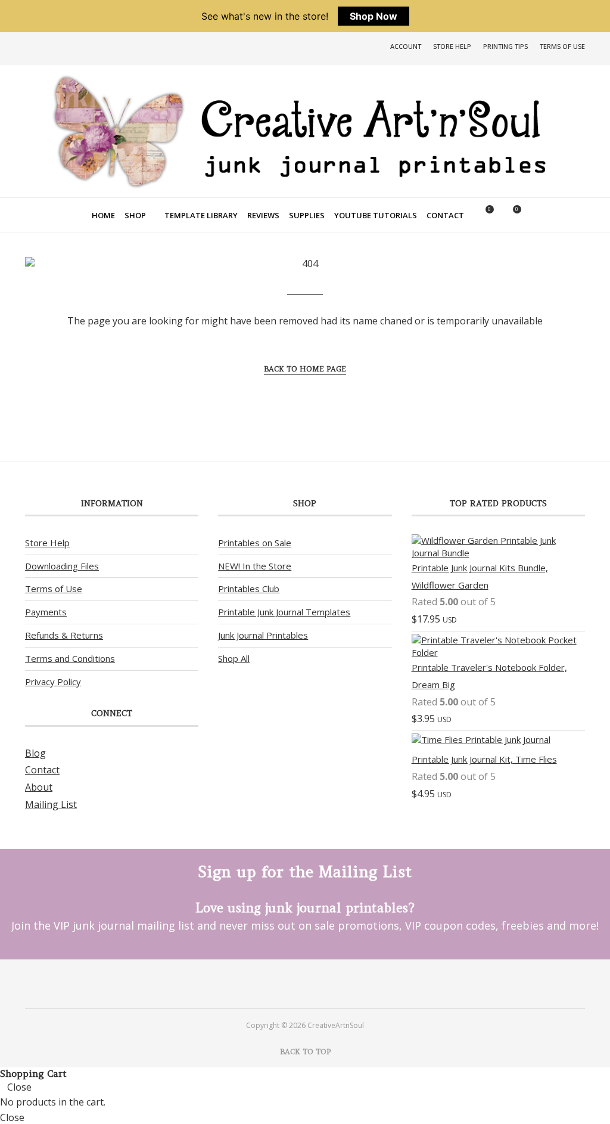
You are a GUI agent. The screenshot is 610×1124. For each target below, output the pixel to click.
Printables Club (248, 588)
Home (103, 215)
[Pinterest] (294, 983)
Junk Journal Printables (263, 635)
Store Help (452, 46)
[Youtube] (315, 983)
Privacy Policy (53, 682)
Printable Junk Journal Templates (284, 612)
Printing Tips (505, 46)
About (38, 787)
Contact (445, 215)
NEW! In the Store (254, 566)
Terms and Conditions (70, 658)
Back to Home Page (305, 368)
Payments (46, 612)
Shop (135, 215)
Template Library (201, 215)
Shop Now (373, 16)
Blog (35, 753)
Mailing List (51, 804)
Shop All (234, 658)
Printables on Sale (254, 543)
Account (405, 46)
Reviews (263, 215)
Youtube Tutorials (375, 215)
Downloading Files (62, 566)
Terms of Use (562, 46)
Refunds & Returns (64, 635)
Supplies (307, 215)
